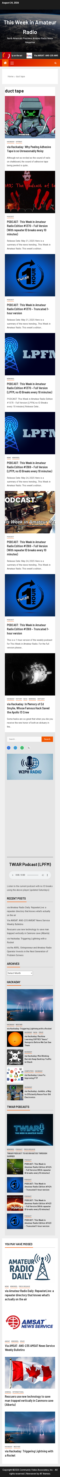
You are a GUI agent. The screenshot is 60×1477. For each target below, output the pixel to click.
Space (41, 1032)
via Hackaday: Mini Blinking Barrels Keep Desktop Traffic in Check (38, 1058)
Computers (29, 1071)
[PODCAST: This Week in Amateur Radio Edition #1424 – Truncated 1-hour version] (15, 1185)
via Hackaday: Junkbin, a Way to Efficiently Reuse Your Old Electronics (38, 1094)
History (19, 699)
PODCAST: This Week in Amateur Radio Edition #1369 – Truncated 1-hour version (28, 629)
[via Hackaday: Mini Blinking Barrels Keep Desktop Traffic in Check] (15, 1057)
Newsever (31, 1473)
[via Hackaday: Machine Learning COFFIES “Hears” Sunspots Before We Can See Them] (15, 1039)
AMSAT (7, 1341)
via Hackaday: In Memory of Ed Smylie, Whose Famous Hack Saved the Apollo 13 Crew (28, 708)
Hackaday (10, 142)
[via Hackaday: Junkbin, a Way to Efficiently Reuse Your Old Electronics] (15, 1092)
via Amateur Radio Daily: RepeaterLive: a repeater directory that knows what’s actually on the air (28, 911)
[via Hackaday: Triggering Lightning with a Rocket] (30, 1005)
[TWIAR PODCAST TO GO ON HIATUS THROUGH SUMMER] (30, 1130)
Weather (19, 1024)
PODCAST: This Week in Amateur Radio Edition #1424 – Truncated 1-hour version (38, 1186)
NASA (25, 699)
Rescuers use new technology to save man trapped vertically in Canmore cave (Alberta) (29, 1401)
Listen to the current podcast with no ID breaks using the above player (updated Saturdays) (30, 888)
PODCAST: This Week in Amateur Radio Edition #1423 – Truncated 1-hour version (38, 1223)
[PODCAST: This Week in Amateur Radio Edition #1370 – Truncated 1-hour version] (30, 275)
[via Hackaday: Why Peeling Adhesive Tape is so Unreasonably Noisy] (30, 117)
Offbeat (19, 142)
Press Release (29, 1149)
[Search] (55, 63)
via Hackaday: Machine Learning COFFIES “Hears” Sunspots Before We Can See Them (38, 1041)
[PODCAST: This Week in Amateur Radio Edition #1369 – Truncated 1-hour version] (30, 595)
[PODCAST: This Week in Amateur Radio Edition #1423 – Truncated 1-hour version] (15, 1221)
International (18, 1392)
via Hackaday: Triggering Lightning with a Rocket (29, 1028)
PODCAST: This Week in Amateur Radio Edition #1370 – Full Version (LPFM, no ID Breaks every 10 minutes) (29, 388)
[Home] (5, 63)
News (9, 457)
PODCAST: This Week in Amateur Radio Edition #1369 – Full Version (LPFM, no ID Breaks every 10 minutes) (29, 467)
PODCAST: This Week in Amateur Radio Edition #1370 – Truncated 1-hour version (28, 309)
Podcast (10, 216)
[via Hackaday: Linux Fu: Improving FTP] (15, 1075)
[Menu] (12, 63)
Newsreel (10, 379)
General (8, 1392)
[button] (12, 63)
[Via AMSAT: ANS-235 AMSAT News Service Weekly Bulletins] (30, 1322)
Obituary (41, 699)
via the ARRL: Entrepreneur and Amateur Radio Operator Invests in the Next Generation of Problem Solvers (29, 951)
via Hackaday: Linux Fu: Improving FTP (35, 1076)
